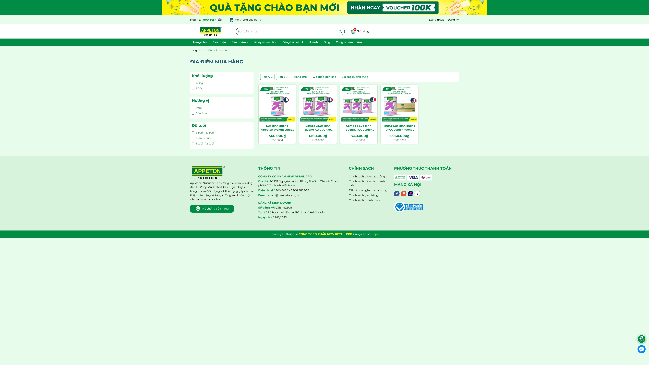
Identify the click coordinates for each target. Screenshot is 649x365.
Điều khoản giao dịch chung (368, 190)
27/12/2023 (280, 217)
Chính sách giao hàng (363, 195)
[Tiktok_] (417, 193)
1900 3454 (209, 19)
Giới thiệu (219, 42)
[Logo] (210, 31)
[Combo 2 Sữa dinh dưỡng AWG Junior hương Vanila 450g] (318, 103)
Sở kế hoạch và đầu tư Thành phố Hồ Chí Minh (295, 212)
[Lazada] (410, 193)
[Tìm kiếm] (340, 31)
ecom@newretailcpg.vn (284, 195)
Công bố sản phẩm (349, 42)
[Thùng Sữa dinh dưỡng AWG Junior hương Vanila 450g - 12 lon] (399, 103)
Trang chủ (200, 42)
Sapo (375, 234)
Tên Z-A (283, 76)
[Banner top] (324, 7)
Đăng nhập (436, 19)
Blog (327, 42)
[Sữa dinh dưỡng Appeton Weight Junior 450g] (277, 103)
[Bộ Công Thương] (408, 206)
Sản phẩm (239, 42)
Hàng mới (300, 76)
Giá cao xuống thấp (355, 76)
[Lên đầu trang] (642, 329)
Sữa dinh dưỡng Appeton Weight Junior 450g (277, 128)
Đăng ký (453, 19)
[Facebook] (397, 193)
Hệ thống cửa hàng (248, 19)
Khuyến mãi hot (265, 42)
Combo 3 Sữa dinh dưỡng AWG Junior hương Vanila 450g (359, 128)
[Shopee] (403, 193)
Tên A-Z (267, 76)
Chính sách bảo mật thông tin (369, 176)
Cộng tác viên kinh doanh (300, 42)
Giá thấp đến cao (324, 76)
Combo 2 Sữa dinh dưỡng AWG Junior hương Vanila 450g (318, 128)
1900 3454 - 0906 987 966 (291, 190)
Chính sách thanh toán (364, 200)
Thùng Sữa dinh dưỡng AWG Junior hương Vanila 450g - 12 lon (399, 128)
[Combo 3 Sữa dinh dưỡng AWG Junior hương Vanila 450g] (359, 103)
